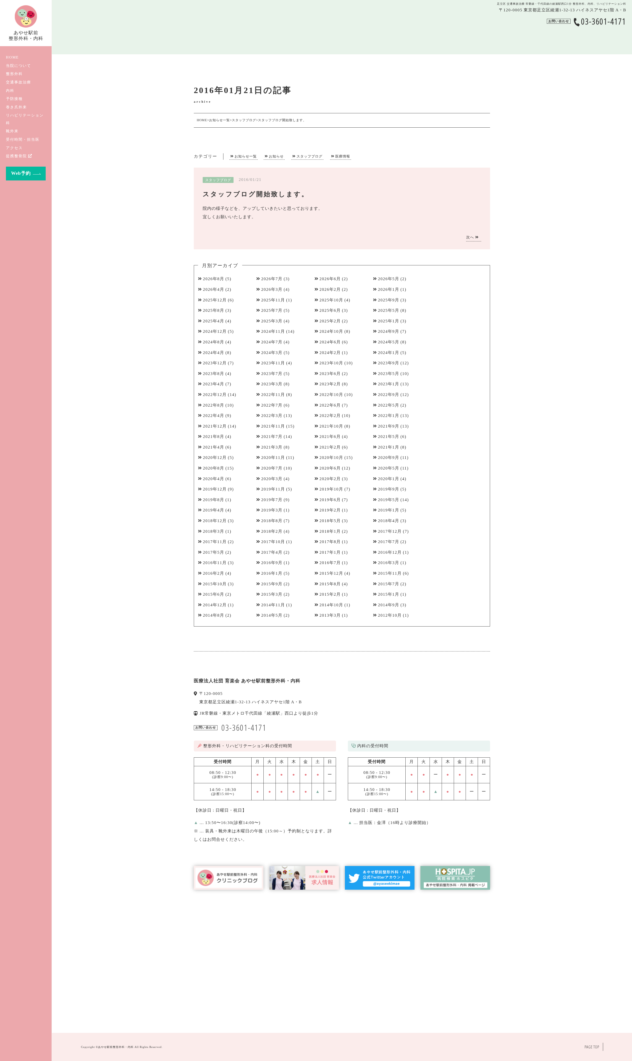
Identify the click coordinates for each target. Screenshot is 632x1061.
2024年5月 (388, 342)
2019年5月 (388, 499)
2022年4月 (213, 415)
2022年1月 (388, 415)
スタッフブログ (309, 156)
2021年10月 (331, 426)
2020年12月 (215, 457)
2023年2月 (330, 384)
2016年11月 (215, 562)
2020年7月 (271, 468)
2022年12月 (215, 394)
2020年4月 (213, 478)
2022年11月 (273, 394)
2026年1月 (388, 289)
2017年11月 (215, 541)
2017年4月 (271, 552)
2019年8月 (213, 499)
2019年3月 (271, 510)
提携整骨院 (16, 156)
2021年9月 (388, 426)
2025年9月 (388, 300)
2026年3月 (271, 289)
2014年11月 (273, 605)
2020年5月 (388, 468)
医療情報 (342, 156)
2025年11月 (273, 300)
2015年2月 (330, 594)
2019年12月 (215, 489)
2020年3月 (271, 478)
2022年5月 (388, 405)
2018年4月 (388, 520)
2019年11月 (273, 489)
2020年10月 (331, 457)
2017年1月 (330, 552)
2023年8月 (213, 373)
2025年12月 (215, 300)
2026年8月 (213, 278)
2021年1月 (388, 447)
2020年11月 (273, 457)
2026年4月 (213, 289)
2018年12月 (215, 520)
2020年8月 (213, 468)
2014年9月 (388, 605)
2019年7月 (271, 499)
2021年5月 (388, 436)
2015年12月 (331, 573)
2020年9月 (388, 457)
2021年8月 (213, 436)
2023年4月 (213, 384)
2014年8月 (213, 615)
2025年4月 (213, 321)
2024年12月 (215, 331)
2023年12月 (215, 363)
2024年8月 (213, 342)
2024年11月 (273, 331)
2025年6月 (330, 310)
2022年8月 (213, 405)
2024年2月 (330, 352)
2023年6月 (330, 373)
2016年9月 (271, 562)
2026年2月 (330, 289)
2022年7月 (271, 405)
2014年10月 (331, 605)
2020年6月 (330, 468)
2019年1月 (388, 510)
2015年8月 (330, 584)
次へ (470, 237)
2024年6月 (330, 342)
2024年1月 (388, 352)
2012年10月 (390, 615)
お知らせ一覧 (246, 156)
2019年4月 (213, 510)
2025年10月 (331, 300)
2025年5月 (388, 310)
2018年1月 (330, 531)
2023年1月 (388, 384)
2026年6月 (330, 278)
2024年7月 (271, 342)
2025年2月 (330, 321)
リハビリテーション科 (25, 119)
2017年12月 (390, 531)
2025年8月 (213, 310)
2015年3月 (271, 594)
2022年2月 (330, 415)
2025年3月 (271, 321)
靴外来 (12, 131)
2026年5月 (388, 278)
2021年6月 (330, 436)
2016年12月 (390, 552)
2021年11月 (273, 426)
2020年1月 (388, 478)
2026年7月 (271, 278)
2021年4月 (213, 447)
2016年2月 (213, 573)
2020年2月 (330, 478)
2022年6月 (330, 405)
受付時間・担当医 (23, 139)
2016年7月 (330, 562)
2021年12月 (215, 426)
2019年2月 (330, 510)
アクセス (14, 148)
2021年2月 (330, 447)
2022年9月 (388, 394)
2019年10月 (331, 489)
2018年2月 (271, 531)
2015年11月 (390, 573)
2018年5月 (330, 520)
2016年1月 (271, 573)
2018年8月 (271, 520)
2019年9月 (388, 489)
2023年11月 (273, 363)
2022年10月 (331, 394)
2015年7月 (388, 584)
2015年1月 (388, 594)
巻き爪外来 (16, 107)
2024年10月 (331, 331)
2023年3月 (271, 384)
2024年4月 (213, 352)
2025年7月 (271, 310)
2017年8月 (330, 541)
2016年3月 (388, 562)
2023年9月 (388, 363)
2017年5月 (213, 552)
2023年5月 (388, 373)
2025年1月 (388, 321)
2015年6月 (213, 594)
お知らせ (276, 156)
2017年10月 (273, 541)
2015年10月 (215, 584)
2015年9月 (271, 584)
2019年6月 (330, 499)
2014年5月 (271, 615)
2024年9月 (388, 331)
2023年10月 (331, 363)
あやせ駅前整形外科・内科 (116, 1047)
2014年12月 (215, 605)
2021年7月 (271, 436)
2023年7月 (271, 373)
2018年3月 (213, 531)
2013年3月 (330, 615)
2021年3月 (271, 447)
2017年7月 (388, 541)
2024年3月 (271, 352)
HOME (12, 57)
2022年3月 (271, 415)
